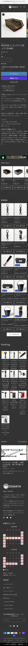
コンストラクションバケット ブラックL (20, 294)
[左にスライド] (10, 40)
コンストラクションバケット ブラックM (7, 320)
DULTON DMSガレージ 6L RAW (18, 180)
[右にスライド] (17, 40)
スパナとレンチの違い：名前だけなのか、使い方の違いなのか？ (13, 464)
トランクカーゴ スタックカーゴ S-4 (7, 294)
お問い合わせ (6, 598)
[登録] (23, 620)
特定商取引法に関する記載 (10, 594)
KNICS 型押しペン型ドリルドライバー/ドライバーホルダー (20, 321)
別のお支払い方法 (14, 81)
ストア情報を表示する (8, 90)
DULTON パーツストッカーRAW (6, 180)
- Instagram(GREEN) (8, 605)
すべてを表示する (14, 334)
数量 (2, 56)
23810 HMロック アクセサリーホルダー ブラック (7, 243)
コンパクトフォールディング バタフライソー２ (7, 269)
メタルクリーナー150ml (19, 243)
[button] (3, 7)
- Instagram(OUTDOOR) (9, 601)
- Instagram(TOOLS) (8, 608)
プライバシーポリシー (8, 591)
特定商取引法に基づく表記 (17, 642)
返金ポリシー (11, 640)
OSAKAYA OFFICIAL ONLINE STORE (13, 638)
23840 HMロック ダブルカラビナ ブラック (7, 218)
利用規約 (8, 642)
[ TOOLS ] (3, 349)
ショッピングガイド (8, 584)
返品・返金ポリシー (8, 587)
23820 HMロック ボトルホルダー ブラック (20, 218)
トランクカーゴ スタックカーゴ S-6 (20, 269)
